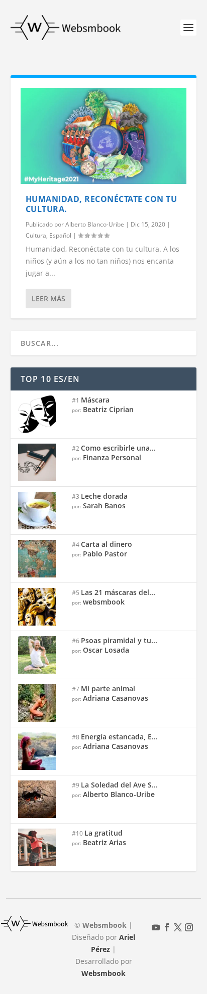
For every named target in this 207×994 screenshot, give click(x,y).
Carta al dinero (106, 544)
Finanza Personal (112, 457)
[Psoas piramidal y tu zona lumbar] (41, 655)
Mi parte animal (108, 688)
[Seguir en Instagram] (189, 927)
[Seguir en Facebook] (167, 927)
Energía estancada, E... (119, 736)
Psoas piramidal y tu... (119, 640)
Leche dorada (104, 496)
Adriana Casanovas (115, 698)
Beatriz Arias (104, 842)
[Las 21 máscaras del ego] (41, 607)
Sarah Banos (104, 505)
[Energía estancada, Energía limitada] (41, 751)
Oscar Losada (106, 650)
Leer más (48, 298)
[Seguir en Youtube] (156, 927)
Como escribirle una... (118, 448)
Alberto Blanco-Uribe (94, 224)
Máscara (95, 400)
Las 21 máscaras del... (118, 592)
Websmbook (103, 973)
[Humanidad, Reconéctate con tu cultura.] (104, 136)
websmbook (104, 602)
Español (60, 235)
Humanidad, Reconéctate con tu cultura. (101, 204)
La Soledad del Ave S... (119, 784)
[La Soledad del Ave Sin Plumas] (41, 799)
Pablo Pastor (105, 553)
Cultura (36, 235)
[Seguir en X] (178, 927)
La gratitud (103, 833)
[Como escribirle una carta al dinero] (41, 462)
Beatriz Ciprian (108, 409)
